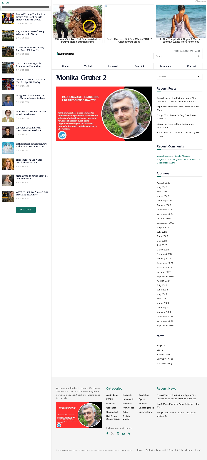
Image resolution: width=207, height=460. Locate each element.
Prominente (128, 407)
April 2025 (162, 245)
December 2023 (165, 316)
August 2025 (163, 227)
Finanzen (110, 403)
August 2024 (163, 280)
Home (65, 66)
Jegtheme (127, 450)
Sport (142, 399)
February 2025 (164, 254)
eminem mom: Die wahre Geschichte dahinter (29, 161)
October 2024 (164, 272)
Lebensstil (113, 66)
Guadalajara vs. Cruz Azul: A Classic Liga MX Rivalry (30, 81)
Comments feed (165, 358)
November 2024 (165, 267)
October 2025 (164, 218)
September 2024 (165, 276)
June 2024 (162, 289)
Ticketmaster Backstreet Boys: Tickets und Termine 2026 (32, 145)
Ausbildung (166, 66)
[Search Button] (199, 56)
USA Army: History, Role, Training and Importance (29, 65)
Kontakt (191, 66)
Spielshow (144, 395)
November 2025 (165, 214)
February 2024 (164, 307)
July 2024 (162, 285)
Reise (125, 412)
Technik (88, 66)
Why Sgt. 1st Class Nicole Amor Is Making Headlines (32, 193)
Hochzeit (127, 395)
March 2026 (163, 196)
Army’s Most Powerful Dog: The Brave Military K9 (30, 49)
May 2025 (162, 240)
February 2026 (164, 200)
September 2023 (165, 325)
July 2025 (162, 231)
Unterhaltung (145, 412)
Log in (160, 349)
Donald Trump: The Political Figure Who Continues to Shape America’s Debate (30, 17)
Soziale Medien (126, 417)
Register (161, 345)
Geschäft (139, 66)
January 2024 (164, 312)
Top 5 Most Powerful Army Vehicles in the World (30, 32)
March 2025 (163, 249)
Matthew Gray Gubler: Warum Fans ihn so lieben (31, 113)
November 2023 (165, 321)
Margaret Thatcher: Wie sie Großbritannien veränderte (30, 97)
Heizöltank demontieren (113, 417)
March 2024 (163, 303)
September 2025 (165, 223)
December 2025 (165, 209)
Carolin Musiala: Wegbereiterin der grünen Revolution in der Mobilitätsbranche (179, 159)
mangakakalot (164, 156)
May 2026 (162, 187)
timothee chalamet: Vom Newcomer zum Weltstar (29, 129)
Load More (25, 210)
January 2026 (164, 205)
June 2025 (162, 236)
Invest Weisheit (70, 450)
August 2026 (163, 183)
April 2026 (162, 191)
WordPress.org (164, 363)
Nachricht (127, 403)
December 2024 (165, 263)
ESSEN (109, 399)
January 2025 (164, 258)
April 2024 (162, 298)
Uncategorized (146, 407)
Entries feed (163, 354)
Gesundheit (112, 412)
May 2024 (162, 294)
